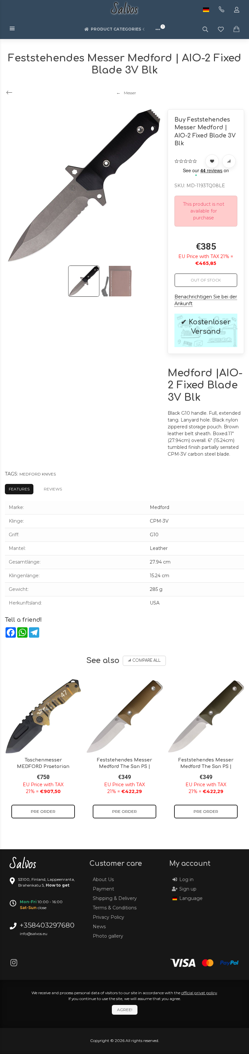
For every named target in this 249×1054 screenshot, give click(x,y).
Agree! (124, 1009)
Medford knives (37, 474)
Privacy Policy (108, 917)
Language (191, 898)
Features (19, 489)
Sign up (187, 889)
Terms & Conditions (114, 908)
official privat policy (199, 992)
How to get (57, 885)
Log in (186, 879)
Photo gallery (108, 936)
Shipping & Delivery (115, 898)
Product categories (116, 29)
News (99, 927)
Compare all (146, 660)
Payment (103, 889)
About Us (103, 879)
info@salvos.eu (33, 933)
